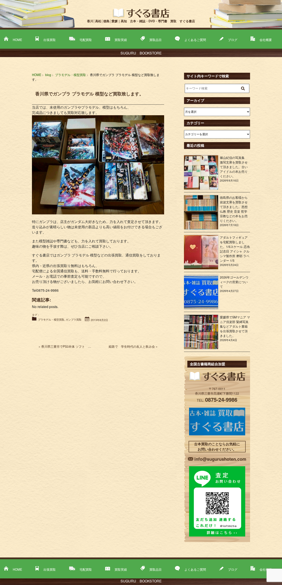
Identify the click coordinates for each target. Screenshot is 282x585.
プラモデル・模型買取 (51, 319)
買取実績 (121, 39)
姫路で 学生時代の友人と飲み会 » (133, 346)
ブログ (232, 39)
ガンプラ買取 (74, 319)
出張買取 (49, 39)
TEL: (217, 400)
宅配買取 (86, 39)
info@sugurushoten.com (220, 459)
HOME (17, 39)
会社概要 (266, 39)
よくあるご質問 (195, 39)
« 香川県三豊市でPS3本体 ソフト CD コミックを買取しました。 (85, 346)
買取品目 (155, 39)
